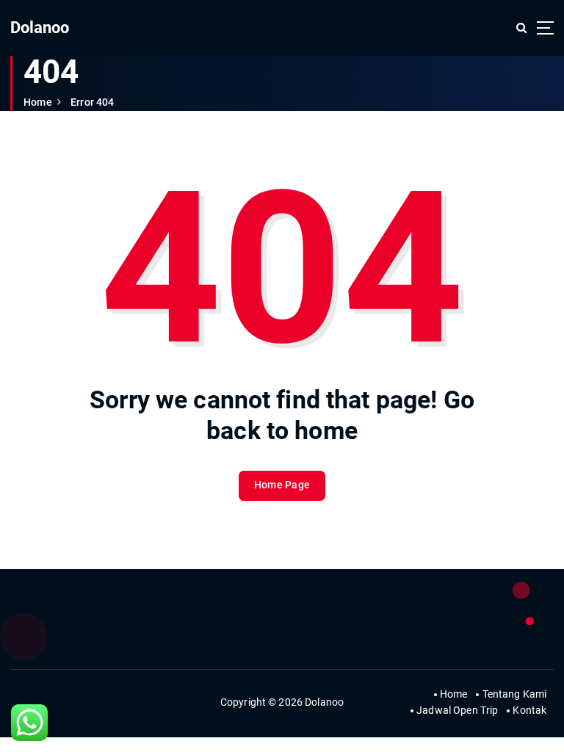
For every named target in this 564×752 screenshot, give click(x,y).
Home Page (282, 485)
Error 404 (92, 102)
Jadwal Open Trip (457, 710)
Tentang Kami (514, 694)
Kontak (529, 710)
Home (38, 102)
